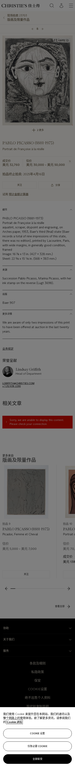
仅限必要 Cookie (37, 746)
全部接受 (37, 758)
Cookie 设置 (37, 733)
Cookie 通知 (14, 722)
